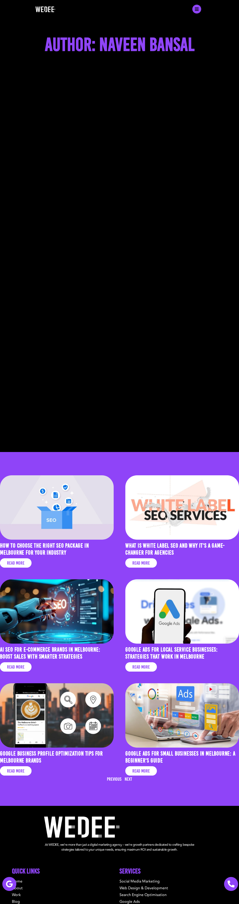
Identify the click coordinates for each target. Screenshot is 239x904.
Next (128, 779)
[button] (196, 9)
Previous (114, 779)
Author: (119, 44)
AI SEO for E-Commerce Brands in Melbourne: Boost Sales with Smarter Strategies (50, 653)
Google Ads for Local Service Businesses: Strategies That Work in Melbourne (171, 653)
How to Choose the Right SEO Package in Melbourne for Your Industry (44, 549)
